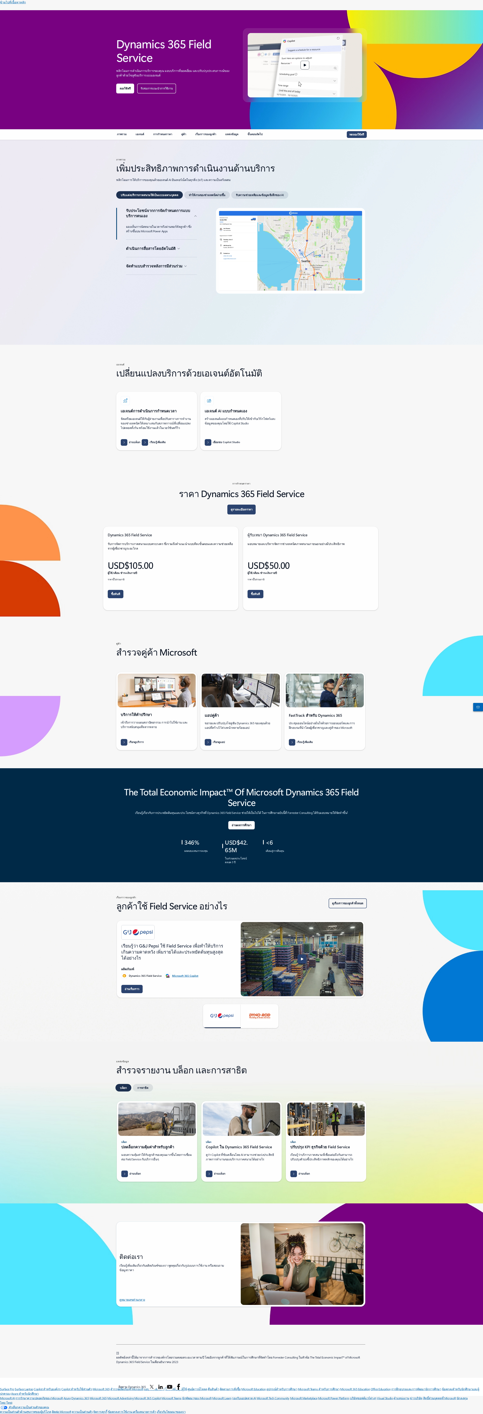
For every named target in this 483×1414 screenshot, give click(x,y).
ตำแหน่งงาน (401, 1398)
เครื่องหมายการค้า (144, 1412)
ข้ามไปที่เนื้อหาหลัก (13, 2)
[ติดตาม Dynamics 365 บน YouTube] (170, 1387)
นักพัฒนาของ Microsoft (197, 1398)
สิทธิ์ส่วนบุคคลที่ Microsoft (439, 1398)
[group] (240, 959)
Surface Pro (7, 1389)
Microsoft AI (7, 1398)
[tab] (149, 195)
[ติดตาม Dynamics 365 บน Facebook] (178, 1387)
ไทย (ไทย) (6, 1403)
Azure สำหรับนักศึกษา (25, 1394)
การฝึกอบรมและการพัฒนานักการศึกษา (416, 1389)
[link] (122, 135)
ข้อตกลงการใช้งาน (120, 1412)
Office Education (381, 1389)
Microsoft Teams (172, 1398)
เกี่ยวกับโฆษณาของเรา (171, 1412)
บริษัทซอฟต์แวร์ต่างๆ (363, 1398)
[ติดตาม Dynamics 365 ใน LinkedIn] (161, 1387)
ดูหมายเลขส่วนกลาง (132, 1300)
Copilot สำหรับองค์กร (47, 1389)
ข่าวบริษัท (416, 1398)
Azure (67, 1398)
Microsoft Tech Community (273, 1398)
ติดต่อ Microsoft (61, 1412)
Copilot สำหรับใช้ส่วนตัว (76, 1389)
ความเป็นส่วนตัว (82, 1412)
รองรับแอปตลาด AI (244, 1398)
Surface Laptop (24, 1389)
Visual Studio (385, 1398)
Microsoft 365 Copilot (185, 976)
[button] (305, 65)
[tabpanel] (240, 267)
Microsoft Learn (222, 1398)
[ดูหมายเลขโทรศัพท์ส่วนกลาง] (477, 707)
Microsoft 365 (101, 1389)
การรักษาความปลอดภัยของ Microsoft (39, 1398)
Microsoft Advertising (120, 1398)
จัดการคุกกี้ (100, 1412)
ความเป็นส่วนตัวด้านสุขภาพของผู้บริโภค (25, 1412)
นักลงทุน (462, 1398)
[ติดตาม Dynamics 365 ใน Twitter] (152, 1387)
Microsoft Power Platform (333, 1398)
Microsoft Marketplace (304, 1398)
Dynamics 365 (80, 1398)
